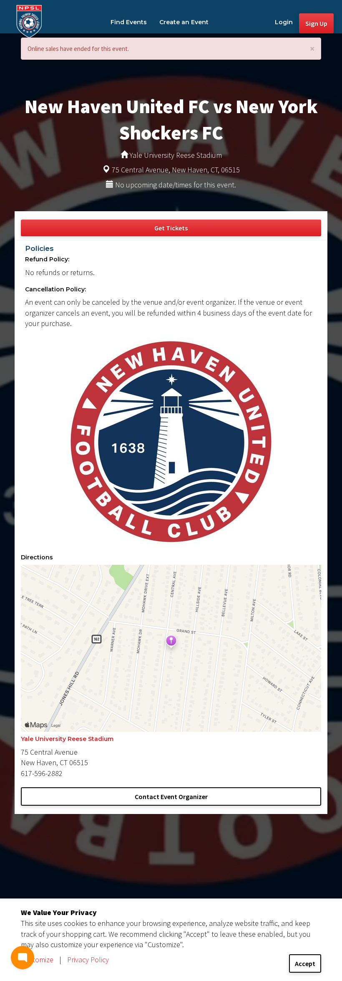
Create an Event (184, 22)
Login (284, 22)
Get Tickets (171, 228)
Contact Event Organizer (171, 796)
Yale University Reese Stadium (67, 739)
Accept (305, 963)
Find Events (129, 22)
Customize (37, 959)
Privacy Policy (88, 959)
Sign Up (316, 23)
